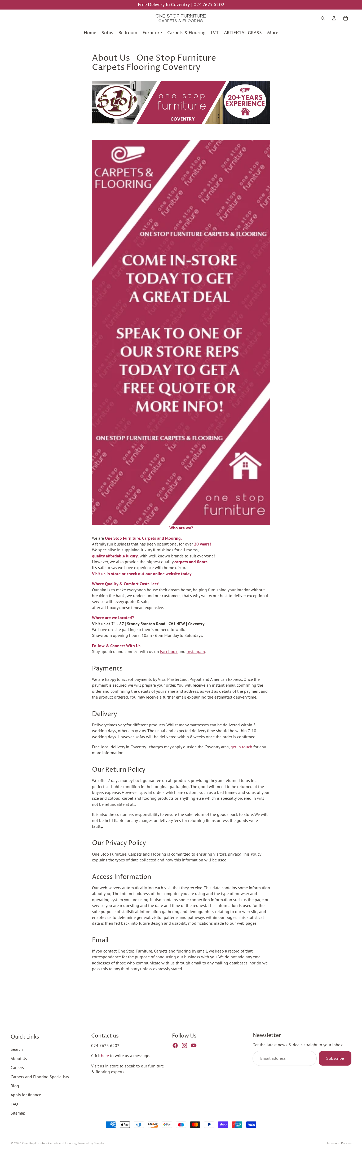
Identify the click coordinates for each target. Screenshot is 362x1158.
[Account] (334, 18)
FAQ (14, 1104)
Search (17, 1049)
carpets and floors (191, 561)
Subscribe (335, 1058)
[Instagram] (184, 1045)
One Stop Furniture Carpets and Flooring (49, 1143)
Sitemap (18, 1113)
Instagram (196, 651)
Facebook (169, 651)
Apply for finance (26, 1094)
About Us (19, 1058)
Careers (17, 1067)
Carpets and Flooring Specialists (40, 1076)
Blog (15, 1085)
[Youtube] (194, 1045)
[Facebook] (175, 1045)
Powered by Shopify (90, 1143)
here (105, 1055)
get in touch (241, 746)
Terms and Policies (338, 1143)
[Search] (323, 18)
